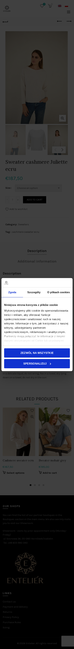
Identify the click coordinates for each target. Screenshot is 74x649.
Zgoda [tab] (12, 292)
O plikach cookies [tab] (58, 292)
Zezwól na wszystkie (37, 352)
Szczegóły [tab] (33, 292)
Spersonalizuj (35, 363)
